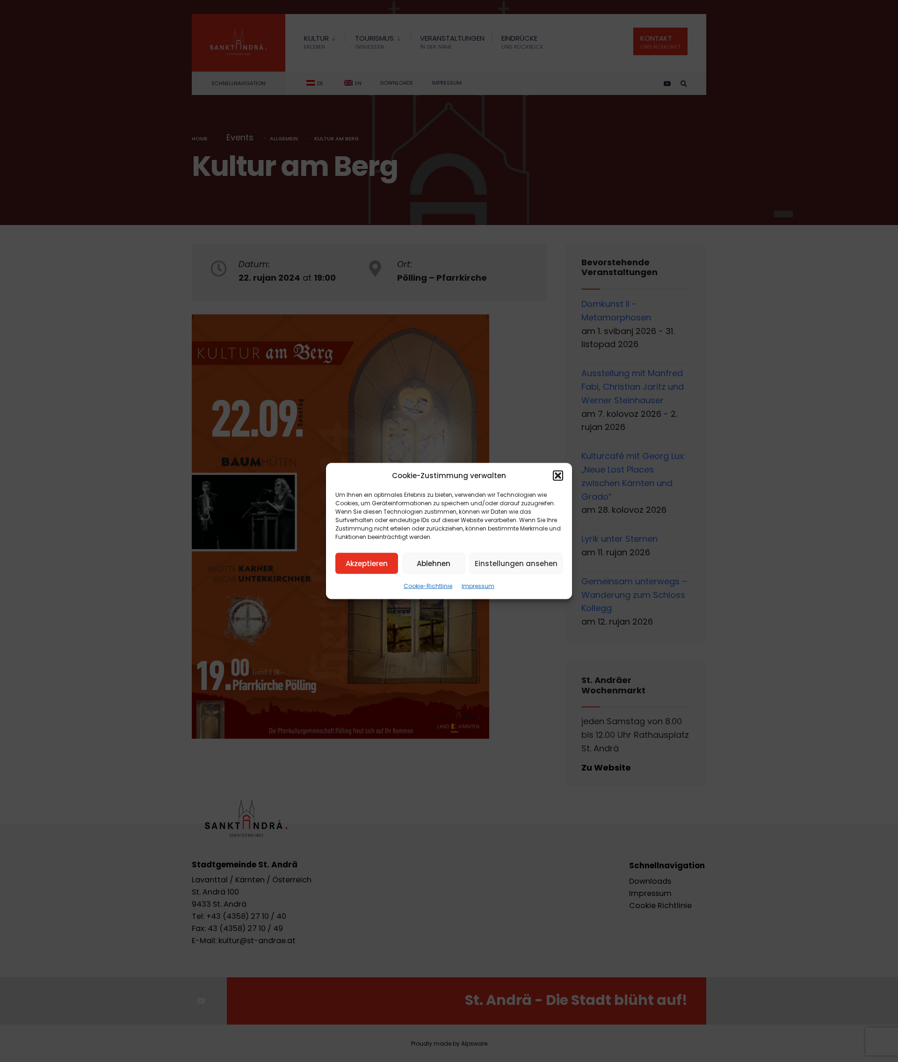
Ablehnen (433, 563)
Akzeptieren (367, 563)
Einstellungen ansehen (516, 563)
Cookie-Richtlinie (428, 586)
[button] (558, 475)
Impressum (478, 586)
